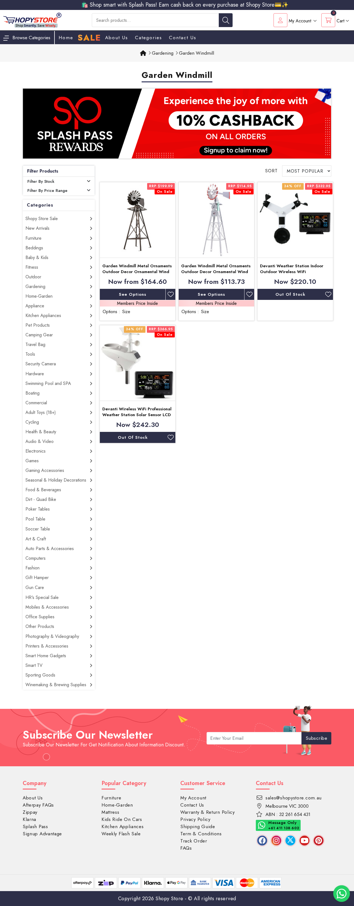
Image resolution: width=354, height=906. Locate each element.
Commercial (36, 403)
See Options (132, 294)
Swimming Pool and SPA (48, 383)
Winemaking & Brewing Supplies (55, 685)
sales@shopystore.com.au (294, 797)
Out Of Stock (290, 294)
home (66, 37)
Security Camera (40, 364)
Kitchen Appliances (43, 315)
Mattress (110, 812)
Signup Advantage (42, 833)
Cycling (32, 422)
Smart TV (34, 665)
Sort (271, 171)
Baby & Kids (36, 257)
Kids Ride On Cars (121, 819)
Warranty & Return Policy (207, 812)
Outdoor (33, 277)
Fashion (32, 568)
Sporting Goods (40, 675)
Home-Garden (39, 296)
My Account (193, 797)
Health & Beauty (40, 432)
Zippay (30, 812)
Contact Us (182, 37)
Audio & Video (39, 441)
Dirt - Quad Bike (40, 499)
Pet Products (37, 325)
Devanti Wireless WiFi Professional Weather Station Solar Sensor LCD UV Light (136, 415)
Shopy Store (169, 898)
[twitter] (290, 841)
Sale (89, 37)
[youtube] (304, 841)
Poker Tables (37, 509)
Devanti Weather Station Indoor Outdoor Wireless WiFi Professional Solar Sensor (291, 272)
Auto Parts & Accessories (49, 548)
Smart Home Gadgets (45, 656)
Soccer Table (37, 529)
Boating (32, 393)
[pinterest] (319, 841)
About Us (116, 37)
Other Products (39, 626)
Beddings (34, 248)
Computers (35, 558)
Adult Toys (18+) (40, 412)
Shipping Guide (197, 826)
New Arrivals (37, 228)
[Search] (226, 20)
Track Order (193, 841)
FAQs (186, 848)
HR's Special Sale (42, 597)
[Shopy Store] (32, 20)
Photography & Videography (52, 636)
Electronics (35, 451)
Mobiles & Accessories (47, 607)
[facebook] (262, 841)
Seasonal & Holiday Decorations (55, 480)
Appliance (34, 306)
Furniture (33, 238)
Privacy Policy (195, 819)
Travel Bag (35, 344)
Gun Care (34, 587)
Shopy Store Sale (41, 218)
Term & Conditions (201, 833)
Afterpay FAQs (38, 805)
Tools (30, 354)
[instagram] (276, 841)
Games (32, 461)
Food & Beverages (43, 490)
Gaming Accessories (44, 470)
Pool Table (35, 519)
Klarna (29, 819)
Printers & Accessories (46, 646)
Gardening (35, 286)
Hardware (34, 374)
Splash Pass (35, 826)
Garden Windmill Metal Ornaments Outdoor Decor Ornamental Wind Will (216, 272)
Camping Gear (39, 335)
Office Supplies (39, 617)
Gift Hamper (37, 577)
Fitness (31, 267)
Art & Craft (35, 539)
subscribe (316, 738)
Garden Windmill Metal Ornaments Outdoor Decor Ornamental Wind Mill (137, 272)
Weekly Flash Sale (121, 833)
